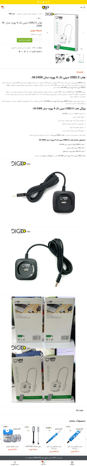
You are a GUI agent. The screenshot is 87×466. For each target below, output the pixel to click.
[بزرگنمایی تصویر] (81, 49)
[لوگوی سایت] (43, 7)
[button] (28, 430)
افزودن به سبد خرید (24, 40)
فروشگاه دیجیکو (47, 156)
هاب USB (12, 14)
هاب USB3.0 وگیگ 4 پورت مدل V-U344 (71, 144)
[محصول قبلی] (41, 18)
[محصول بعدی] (37, 18)
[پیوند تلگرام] (38, 2)
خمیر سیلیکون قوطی (12, 446)
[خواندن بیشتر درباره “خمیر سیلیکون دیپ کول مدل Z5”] (49, 430)
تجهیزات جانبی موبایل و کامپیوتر (27, 14)
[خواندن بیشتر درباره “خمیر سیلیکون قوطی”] (7, 430)
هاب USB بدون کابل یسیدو (75, 148)
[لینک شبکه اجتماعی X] (46, 2)
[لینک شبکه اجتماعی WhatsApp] (41, 2)
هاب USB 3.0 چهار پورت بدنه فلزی (73, 151)
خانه (40, 14)
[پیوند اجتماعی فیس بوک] (49, 2)
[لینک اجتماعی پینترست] (43, 2)
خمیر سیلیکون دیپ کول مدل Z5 (54, 447)
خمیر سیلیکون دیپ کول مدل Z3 (75, 447)
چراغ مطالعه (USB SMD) (33, 446)
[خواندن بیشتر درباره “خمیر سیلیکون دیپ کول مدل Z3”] (70, 430)
